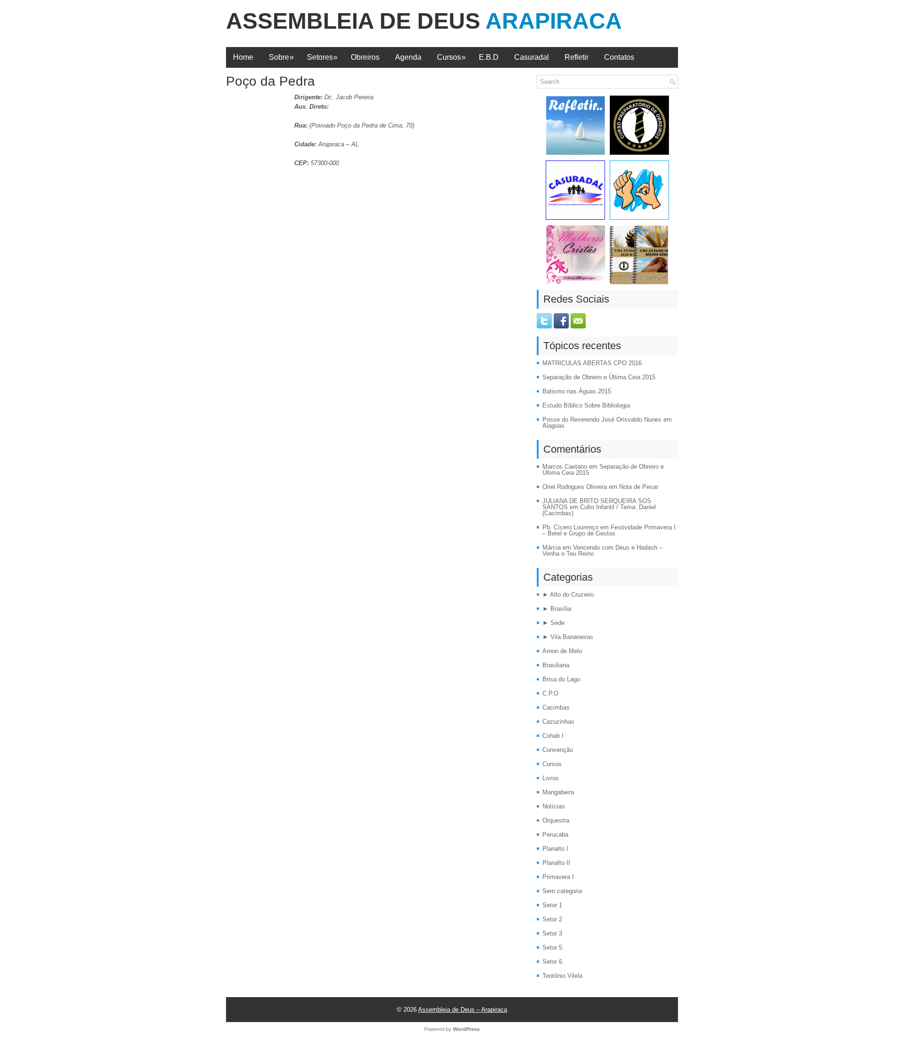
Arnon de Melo (562, 651)
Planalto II (556, 862)
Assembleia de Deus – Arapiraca (462, 1009)
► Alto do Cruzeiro (568, 594)
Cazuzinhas (558, 721)
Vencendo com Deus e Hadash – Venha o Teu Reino (602, 550)
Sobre (281, 57)
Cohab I (553, 735)
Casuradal (531, 57)
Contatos (619, 57)
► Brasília (556, 608)
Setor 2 (552, 919)
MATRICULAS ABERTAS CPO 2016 (592, 363)
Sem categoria (562, 891)
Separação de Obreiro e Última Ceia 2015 (598, 377)
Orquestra (555, 820)
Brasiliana (555, 665)
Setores (322, 57)
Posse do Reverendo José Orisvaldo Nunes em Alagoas (607, 422)
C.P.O (550, 693)
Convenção (557, 749)
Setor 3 (552, 933)
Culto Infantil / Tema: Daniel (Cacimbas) (599, 510)
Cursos (451, 57)
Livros (550, 778)
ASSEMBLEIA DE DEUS (424, 20)
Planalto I (555, 848)
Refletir (577, 57)
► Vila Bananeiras (567, 636)
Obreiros (365, 57)
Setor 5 (552, 947)
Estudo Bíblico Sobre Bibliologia (586, 405)
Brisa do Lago (561, 679)
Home (243, 57)
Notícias (553, 806)
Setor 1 (552, 905)
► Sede (553, 622)
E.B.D (489, 57)
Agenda (408, 57)
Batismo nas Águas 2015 (576, 391)
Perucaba (555, 834)
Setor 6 (552, 961)
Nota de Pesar (638, 486)
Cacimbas (556, 707)
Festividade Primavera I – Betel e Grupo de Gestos (609, 530)
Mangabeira (558, 792)
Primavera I (558, 876)
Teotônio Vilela (562, 975)
